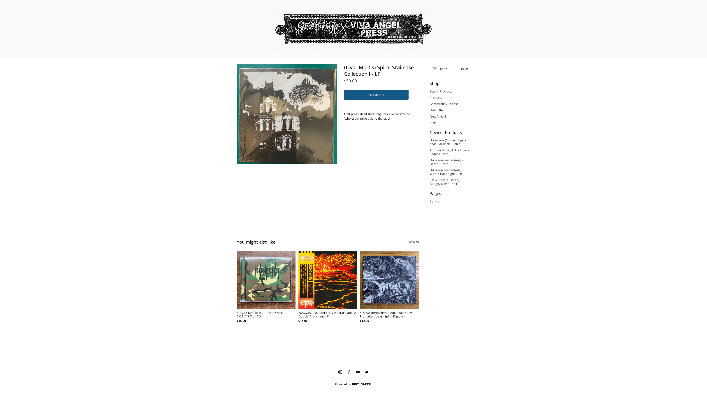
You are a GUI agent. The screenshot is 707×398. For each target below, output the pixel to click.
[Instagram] (340, 372)
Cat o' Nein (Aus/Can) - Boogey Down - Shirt (445, 182)
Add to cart (376, 95)
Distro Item (437, 110)
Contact (435, 201)
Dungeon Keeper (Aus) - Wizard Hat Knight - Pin (446, 172)
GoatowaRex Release (444, 104)
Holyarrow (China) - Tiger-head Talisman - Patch (448, 142)
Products (436, 98)
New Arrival (438, 116)
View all (413, 242)
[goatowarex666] (353, 29)
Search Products (441, 91)
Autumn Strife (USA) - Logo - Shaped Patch (449, 152)
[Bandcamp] (366, 372)
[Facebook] (349, 372)
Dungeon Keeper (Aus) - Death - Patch (446, 162)
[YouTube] (358, 372)
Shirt (433, 123)
